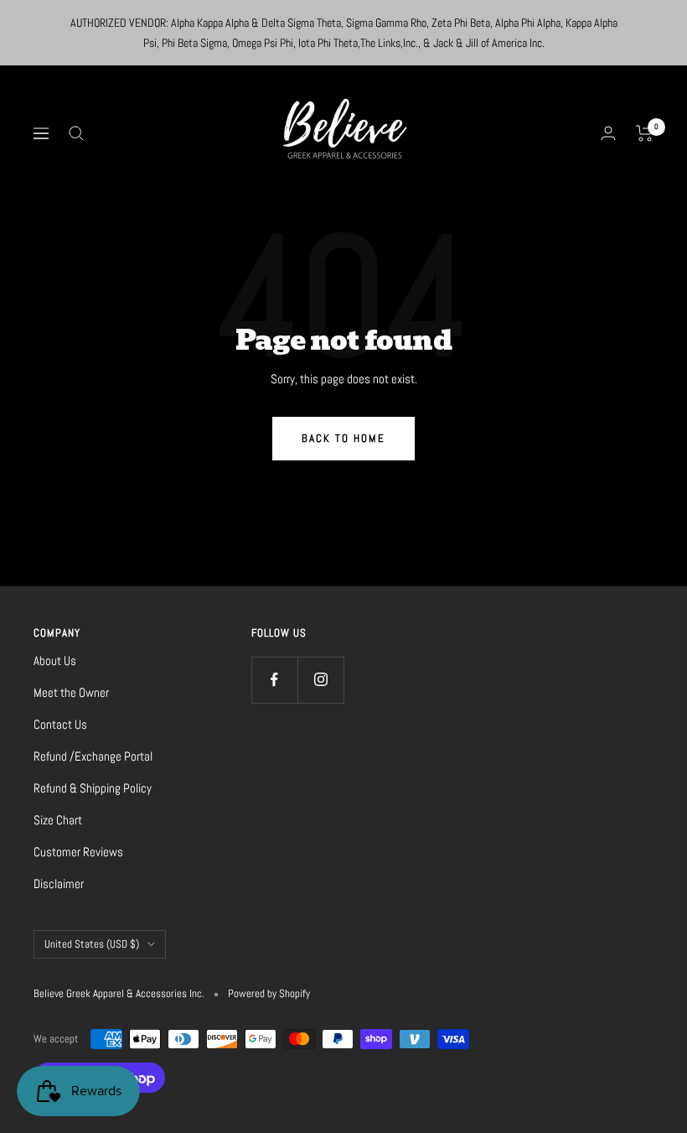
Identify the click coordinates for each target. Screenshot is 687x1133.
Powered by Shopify (269, 993)
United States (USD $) (91, 944)
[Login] (608, 133)
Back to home (343, 438)
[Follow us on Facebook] (274, 680)
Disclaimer (59, 883)
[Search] (76, 133)
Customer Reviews (78, 852)
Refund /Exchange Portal (93, 756)
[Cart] (644, 133)
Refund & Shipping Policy (93, 788)
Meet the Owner (71, 692)
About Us (55, 660)
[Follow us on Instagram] (320, 680)
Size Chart (58, 820)
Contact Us (60, 724)
